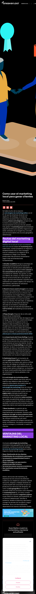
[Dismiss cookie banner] (30, 541)
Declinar (18, 587)
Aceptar (18, 582)
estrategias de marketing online (16, 213)
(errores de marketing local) (13, 449)
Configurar (18, 578)
